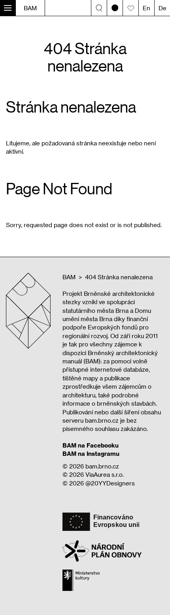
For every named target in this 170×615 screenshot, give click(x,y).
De (162, 7)
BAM (30, 7)
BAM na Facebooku (90, 445)
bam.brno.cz (102, 466)
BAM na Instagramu (90, 453)
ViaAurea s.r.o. (104, 474)
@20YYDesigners (110, 483)
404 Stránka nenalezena (119, 276)
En (146, 7)
